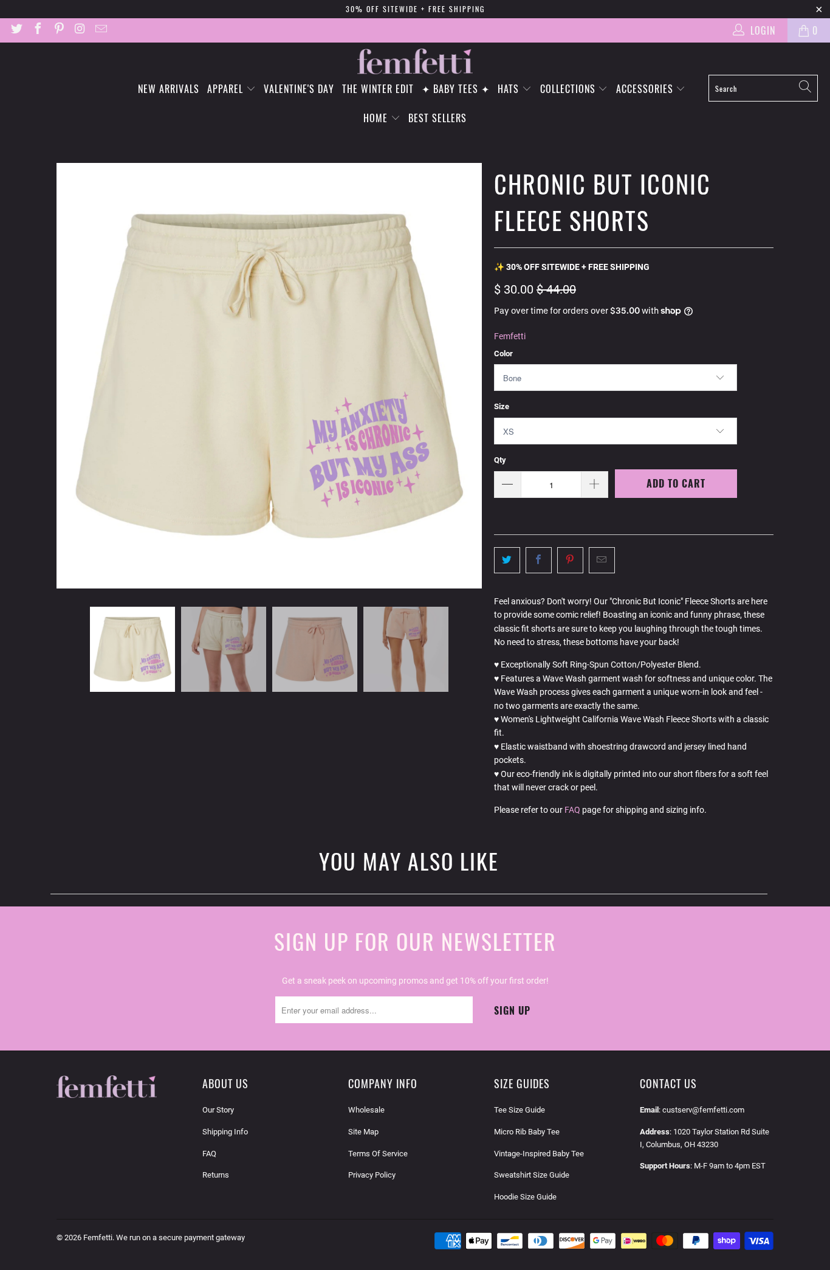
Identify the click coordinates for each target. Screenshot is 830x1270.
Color (503, 353)
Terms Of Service (378, 1153)
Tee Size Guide (519, 1109)
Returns (215, 1174)
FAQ (572, 810)
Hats (510, 88)
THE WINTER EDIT (378, 88)
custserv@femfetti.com (703, 1109)
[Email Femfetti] (100, 30)
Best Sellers (437, 118)
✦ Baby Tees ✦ (456, 88)
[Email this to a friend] (602, 560)
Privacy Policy (372, 1174)
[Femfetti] (415, 62)
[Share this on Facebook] (539, 560)
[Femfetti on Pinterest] (58, 30)
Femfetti (510, 336)
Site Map (363, 1131)
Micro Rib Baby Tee (527, 1131)
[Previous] (65, 375)
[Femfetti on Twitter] (15, 30)
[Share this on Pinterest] (570, 560)
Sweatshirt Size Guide (531, 1174)
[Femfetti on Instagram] (79, 30)
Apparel (226, 88)
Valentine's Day (299, 88)
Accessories (646, 88)
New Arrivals (168, 88)
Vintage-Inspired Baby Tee (539, 1153)
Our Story (218, 1109)
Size (501, 406)
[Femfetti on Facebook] (37, 30)
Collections (569, 88)
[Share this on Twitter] (507, 560)
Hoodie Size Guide (525, 1196)
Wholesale (366, 1109)
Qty (500, 459)
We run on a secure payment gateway (180, 1237)
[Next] (472, 375)
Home (377, 118)
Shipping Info (225, 1131)
